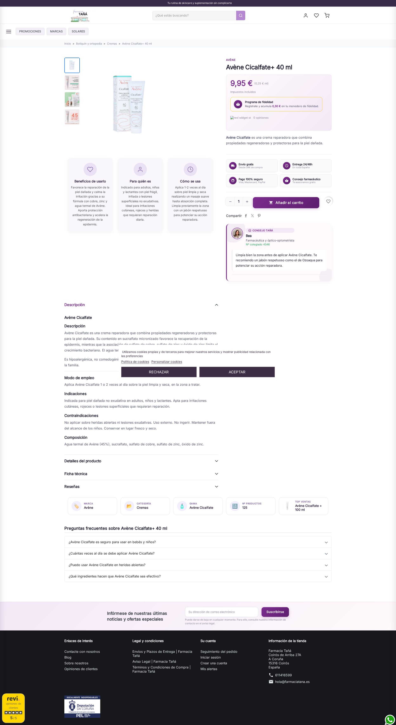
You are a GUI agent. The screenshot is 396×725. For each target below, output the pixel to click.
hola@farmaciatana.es (292, 682)
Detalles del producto (82, 461)
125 (244, 508)
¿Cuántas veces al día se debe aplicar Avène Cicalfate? (111, 553)
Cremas (142, 508)
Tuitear (252, 215)
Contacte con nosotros (82, 651)
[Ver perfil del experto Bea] (237, 233)
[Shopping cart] (327, 15)
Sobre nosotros (76, 663)
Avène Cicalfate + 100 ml (308, 508)
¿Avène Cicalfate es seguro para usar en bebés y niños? (112, 542)
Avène (231, 60)
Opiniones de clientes (81, 669)
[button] (230, 201)
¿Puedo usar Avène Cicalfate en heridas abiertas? (107, 565)
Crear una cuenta (213, 663)
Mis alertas (208, 669)
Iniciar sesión (210, 657)
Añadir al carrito (286, 203)
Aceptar (237, 372)
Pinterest (259, 215)
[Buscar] (240, 15)
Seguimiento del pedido (218, 651)
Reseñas (72, 486)
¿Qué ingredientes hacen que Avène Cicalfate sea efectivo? (115, 576)
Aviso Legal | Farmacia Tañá (154, 661)
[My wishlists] (316, 15)
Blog (67, 657)
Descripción (74, 305)
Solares (78, 31)
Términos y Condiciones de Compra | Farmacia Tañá (161, 669)
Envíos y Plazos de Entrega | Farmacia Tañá (162, 653)
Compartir (245, 215)
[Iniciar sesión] (306, 15)
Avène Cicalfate (201, 508)
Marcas (56, 31)
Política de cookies (135, 361)
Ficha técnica (75, 474)
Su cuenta (208, 641)
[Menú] (8, 31)
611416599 (283, 675)
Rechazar (159, 372)
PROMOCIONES (30, 31)
